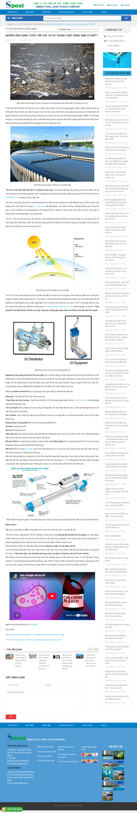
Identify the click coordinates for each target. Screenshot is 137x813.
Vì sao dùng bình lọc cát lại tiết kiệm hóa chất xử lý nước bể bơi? (117, 400)
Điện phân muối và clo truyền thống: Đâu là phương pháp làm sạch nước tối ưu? (117, 188)
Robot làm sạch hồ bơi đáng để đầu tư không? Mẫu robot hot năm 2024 (117, 547)
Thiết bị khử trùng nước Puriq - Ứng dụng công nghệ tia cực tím (35, 640)
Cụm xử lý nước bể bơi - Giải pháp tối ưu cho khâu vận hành (116, 660)
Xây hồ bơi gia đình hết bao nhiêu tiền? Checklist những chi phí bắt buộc (116, 95)
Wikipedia (33, 624)
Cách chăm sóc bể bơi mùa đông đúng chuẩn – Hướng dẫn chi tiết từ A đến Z (116, 337)
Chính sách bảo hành (47, 761)
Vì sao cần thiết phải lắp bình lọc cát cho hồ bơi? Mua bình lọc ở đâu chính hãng (117, 373)
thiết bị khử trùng (13, 197)
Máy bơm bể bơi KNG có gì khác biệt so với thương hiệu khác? (116, 425)
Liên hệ (104, 12)
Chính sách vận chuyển (47, 752)
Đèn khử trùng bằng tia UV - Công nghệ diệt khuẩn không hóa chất (36, 635)
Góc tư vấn (87, 12)
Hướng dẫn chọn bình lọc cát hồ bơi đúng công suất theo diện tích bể (117, 216)
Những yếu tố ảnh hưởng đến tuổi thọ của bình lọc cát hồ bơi (117, 296)
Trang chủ (12, 12)
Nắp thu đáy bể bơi (113, 536)
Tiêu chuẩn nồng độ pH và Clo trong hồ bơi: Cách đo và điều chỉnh (116, 136)
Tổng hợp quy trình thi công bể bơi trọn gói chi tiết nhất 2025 (116, 309)
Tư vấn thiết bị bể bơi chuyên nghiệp (30, 24)
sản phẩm (100, 5)
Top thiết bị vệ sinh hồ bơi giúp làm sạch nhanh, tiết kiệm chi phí (115, 323)
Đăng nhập (113, 5)
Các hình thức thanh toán (69, 762)
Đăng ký (126, 5)
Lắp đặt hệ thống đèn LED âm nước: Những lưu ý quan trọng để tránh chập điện (116, 161)
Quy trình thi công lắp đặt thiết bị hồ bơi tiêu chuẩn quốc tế (115, 230)
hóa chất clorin (39, 206)
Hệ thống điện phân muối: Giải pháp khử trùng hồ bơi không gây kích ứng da (116, 202)
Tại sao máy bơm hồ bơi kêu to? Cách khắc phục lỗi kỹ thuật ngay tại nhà (117, 109)
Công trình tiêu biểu (115, 36)
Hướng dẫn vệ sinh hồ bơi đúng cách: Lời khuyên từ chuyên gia (115, 175)
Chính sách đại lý (66, 12)
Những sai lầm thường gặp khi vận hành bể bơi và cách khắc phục (116, 478)
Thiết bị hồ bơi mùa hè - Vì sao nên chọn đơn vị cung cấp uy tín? (116, 271)
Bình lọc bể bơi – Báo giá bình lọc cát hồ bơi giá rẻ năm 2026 (115, 257)
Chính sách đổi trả (45, 756)
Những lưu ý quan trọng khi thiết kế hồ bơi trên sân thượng (20, 660)
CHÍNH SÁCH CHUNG (45, 747)
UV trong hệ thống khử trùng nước (59, 306)
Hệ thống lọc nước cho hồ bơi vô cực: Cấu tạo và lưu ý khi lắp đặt (91, 660)
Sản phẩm (46, 12)
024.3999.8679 (14, 809)
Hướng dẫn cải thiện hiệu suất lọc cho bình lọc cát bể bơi (116, 674)
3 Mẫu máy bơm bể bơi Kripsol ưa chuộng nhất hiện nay (116, 491)
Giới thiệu (29, 12)
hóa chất (28, 449)
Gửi (11, 717)
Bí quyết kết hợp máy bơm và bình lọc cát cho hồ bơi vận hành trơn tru (117, 387)
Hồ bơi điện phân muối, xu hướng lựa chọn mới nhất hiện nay (115, 243)
